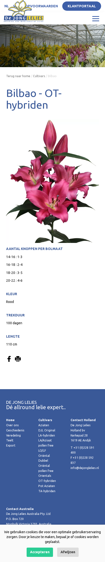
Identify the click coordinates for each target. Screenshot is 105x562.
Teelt (9, 440)
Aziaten (43, 425)
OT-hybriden (47, 480)
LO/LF (42, 450)
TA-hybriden (46, 491)
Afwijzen (68, 552)
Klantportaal (82, 6)
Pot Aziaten (46, 486)
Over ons (12, 425)
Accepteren (40, 552)
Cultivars (39, 76)
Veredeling (13, 435)
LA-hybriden (46, 435)
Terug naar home (18, 76)
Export (10, 445)
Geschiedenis (15, 430)
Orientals (44, 475)
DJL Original (46, 430)
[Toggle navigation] (95, 18)
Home (10, 420)
